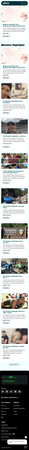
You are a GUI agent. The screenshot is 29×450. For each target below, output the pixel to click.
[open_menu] (25, 3)
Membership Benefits (19, 408)
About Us (3, 405)
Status (15, 411)
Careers (3, 411)
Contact (16, 414)
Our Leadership (5, 408)
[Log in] (22, 3)
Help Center (17, 405)
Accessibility (4, 425)
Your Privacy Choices (6, 434)
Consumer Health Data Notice (9, 428)
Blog (2, 417)
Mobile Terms (4, 431)
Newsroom (4, 414)
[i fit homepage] (5, 3)
